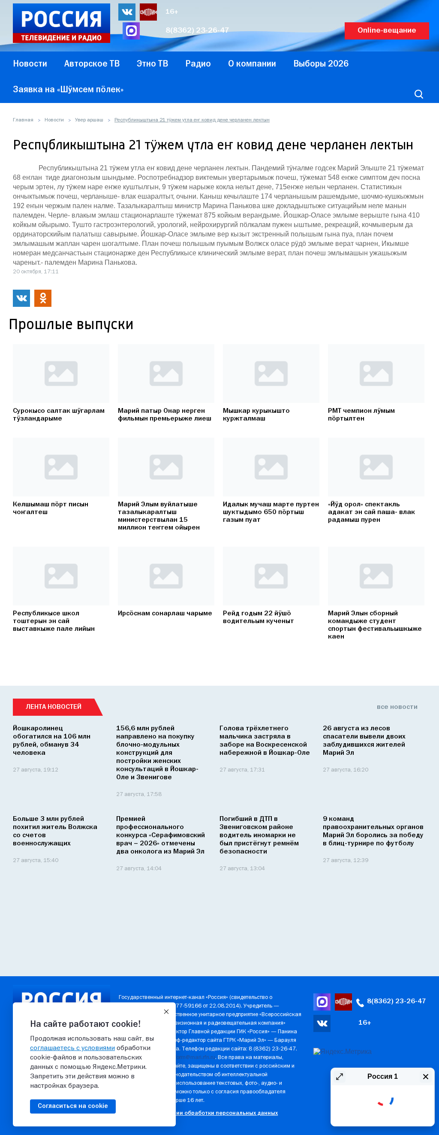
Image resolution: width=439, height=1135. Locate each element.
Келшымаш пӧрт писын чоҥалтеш (50, 508)
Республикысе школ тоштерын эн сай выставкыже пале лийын (54, 621)
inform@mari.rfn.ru (192, 1057)
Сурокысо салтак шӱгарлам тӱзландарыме (59, 415)
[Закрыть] (166, 1012)
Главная (23, 120)
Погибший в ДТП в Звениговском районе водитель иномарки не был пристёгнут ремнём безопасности (259, 835)
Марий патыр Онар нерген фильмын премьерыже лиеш (164, 415)
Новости (54, 120)
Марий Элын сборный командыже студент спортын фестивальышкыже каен (375, 625)
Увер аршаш (89, 120)
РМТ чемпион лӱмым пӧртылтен (361, 415)
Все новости (397, 707)
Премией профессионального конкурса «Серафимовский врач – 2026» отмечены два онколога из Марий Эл (160, 835)
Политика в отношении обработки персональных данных (198, 1113)
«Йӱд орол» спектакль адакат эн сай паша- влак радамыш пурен (371, 512)
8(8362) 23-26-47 (197, 30)
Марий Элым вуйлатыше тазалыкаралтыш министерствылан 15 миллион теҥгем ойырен (159, 516)
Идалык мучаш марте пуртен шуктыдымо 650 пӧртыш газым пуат (271, 512)
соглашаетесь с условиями (72, 1048)
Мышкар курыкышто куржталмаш (256, 415)
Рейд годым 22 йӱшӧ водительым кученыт (258, 617)
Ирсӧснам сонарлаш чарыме (165, 614)
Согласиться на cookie (73, 1106)
